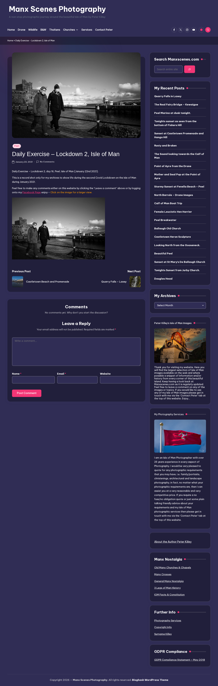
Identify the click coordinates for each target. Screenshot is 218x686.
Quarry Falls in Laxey (167, 96)
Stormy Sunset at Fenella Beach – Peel (179, 186)
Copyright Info (163, 627)
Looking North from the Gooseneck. (177, 245)
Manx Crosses (162, 574)
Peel (16, 146)
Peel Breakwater (165, 220)
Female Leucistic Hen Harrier (173, 211)
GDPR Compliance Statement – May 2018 (179, 659)
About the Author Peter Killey (173, 541)
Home (10, 40)
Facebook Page (31, 192)
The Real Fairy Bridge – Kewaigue (176, 104)
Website (105, 373)
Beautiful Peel (163, 253)
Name (16, 373)
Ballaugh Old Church (167, 228)
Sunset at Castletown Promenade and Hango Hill (179, 135)
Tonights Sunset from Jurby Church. (177, 270)
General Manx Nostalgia (169, 581)
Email (61, 373)
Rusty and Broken (165, 145)
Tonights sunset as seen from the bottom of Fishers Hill (175, 123)
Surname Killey (163, 634)
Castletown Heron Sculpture (172, 236)
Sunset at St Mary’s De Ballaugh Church (179, 262)
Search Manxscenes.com (176, 59)
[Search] (189, 69)
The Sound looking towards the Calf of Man (179, 155)
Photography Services (167, 620)
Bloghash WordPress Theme (150, 680)
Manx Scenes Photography (57, 9)
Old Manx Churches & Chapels (172, 567)
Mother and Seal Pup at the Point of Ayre (177, 176)
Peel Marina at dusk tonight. (172, 113)
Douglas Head (163, 278)
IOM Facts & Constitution (169, 594)
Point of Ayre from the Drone (172, 166)
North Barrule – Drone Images (173, 195)
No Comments (47, 162)
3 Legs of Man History (167, 587)
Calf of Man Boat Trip (168, 203)
